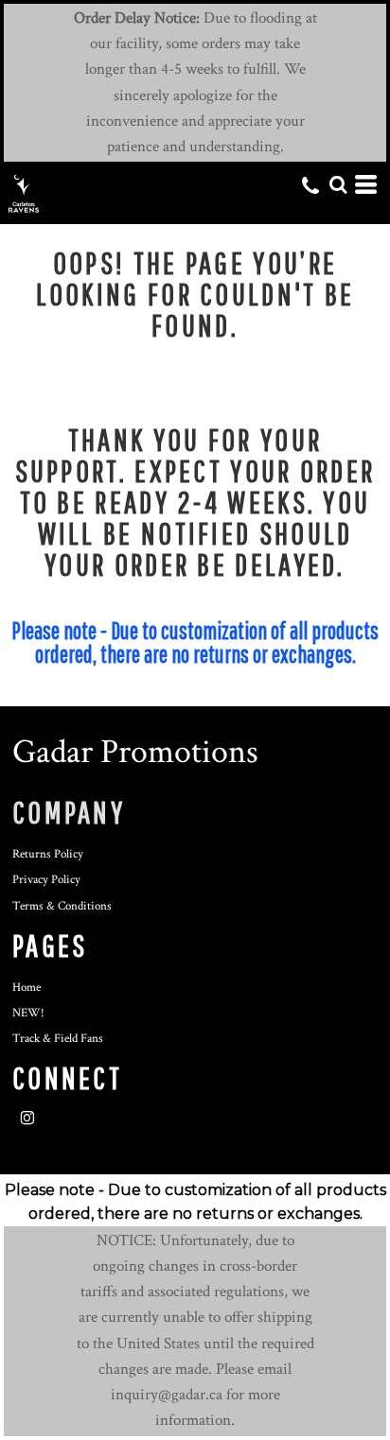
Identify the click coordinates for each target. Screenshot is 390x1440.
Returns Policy (47, 854)
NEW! (28, 1013)
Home (26, 988)
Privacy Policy (46, 880)
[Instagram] (27, 1118)
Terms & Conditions (62, 906)
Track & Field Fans (57, 1039)
